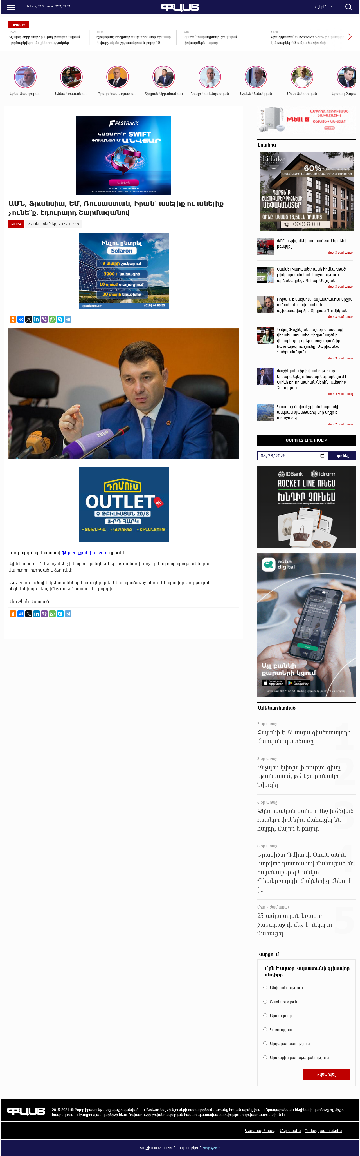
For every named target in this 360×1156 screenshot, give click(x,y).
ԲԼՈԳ (16, 224)
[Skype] (60, 319)
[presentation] (330, 39)
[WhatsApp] (52, 319)
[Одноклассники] (13, 319)
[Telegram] (68, 319)
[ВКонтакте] (20, 319)
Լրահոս (267, 144)
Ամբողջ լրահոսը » (307, 440)
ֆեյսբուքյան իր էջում (85, 552)
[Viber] (44, 319)
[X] (28, 319)
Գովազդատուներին (323, 1130)
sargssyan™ (211, 1148)
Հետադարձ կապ (260, 1130)
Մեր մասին (290, 1130)
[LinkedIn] (36, 319)
